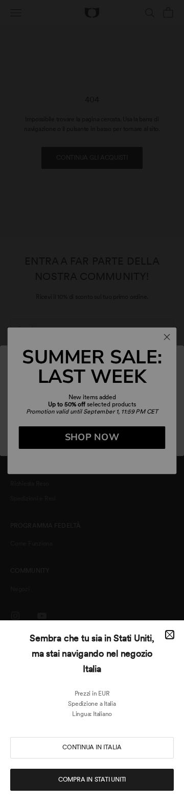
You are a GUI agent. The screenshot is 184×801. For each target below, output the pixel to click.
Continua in (92, 747)
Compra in (92, 779)
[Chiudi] (170, 635)
